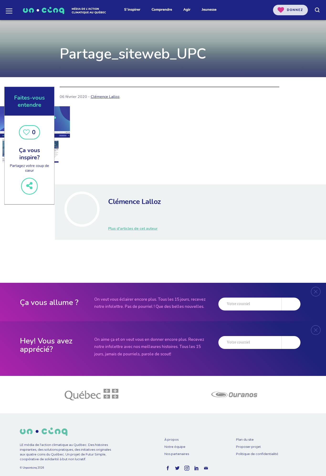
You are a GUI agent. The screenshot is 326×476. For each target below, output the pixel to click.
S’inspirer (132, 9)
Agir (186, 9)
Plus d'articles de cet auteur (133, 228)
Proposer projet (248, 447)
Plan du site (245, 439)
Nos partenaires (176, 454)
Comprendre (162, 9)
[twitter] (177, 468)
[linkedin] (196, 468)
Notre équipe (174, 447)
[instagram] (187, 468)
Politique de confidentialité (257, 454)
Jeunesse (209, 9)
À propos (171, 439)
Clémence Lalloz (105, 96)
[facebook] (168, 468)
